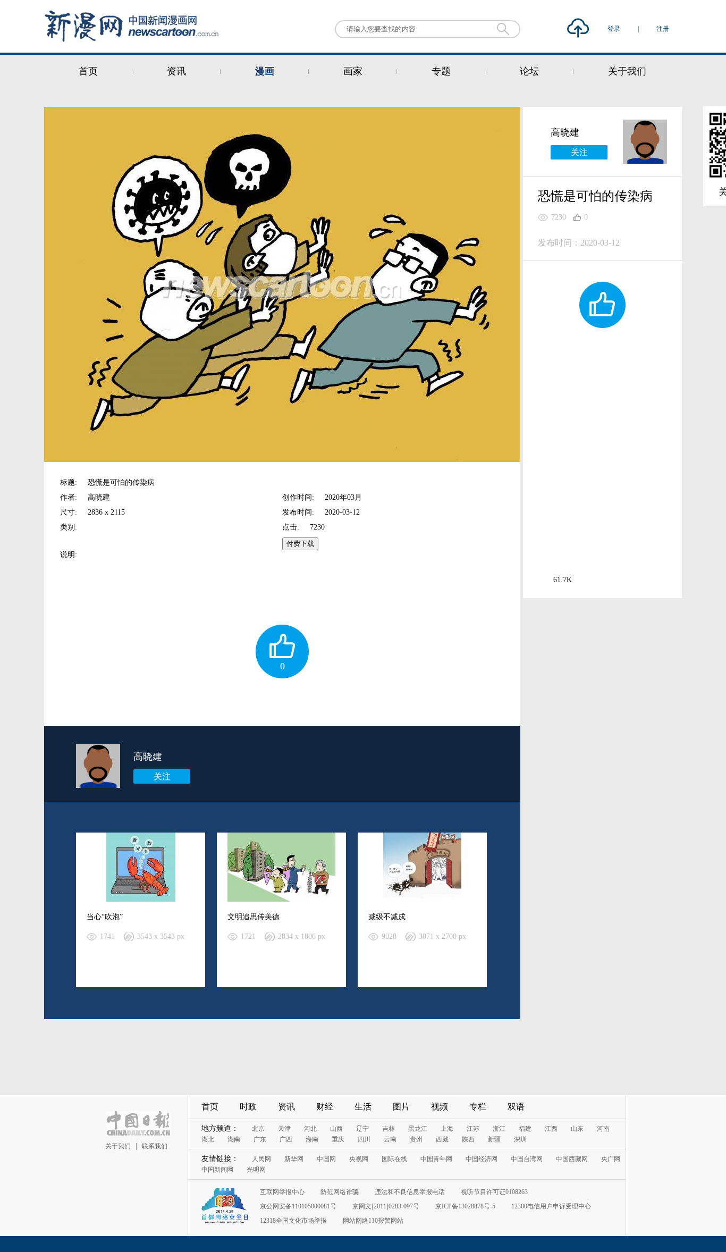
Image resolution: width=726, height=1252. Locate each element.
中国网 (326, 1159)
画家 (352, 71)
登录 (614, 28)
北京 (258, 1128)
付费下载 (300, 544)
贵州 (416, 1139)
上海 (447, 1128)
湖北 (207, 1139)
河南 (603, 1128)
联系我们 (154, 1146)
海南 (312, 1139)
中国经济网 (481, 1159)
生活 (363, 1106)
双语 (516, 1106)
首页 (88, 71)
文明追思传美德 (253, 917)
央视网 (358, 1159)
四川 (364, 1139)
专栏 (477, 1106)
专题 (441, 71)
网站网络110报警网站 (373, 1220)
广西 (286, 1139)
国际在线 (394, 1159)
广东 (260, 1139)
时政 (248, 1106)
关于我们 (627, 71)
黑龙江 (417, 1128)
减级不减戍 (387, 917)
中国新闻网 (217, 1169)
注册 (662, 28)
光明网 (256, 1169)
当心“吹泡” (105, 917)
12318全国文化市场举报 (293, 1220)
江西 (551, 1128)
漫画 (264, 71)
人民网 (261, 1159)
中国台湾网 (527, 1159)
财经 (324, 1106)
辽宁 (362, 1128)
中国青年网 (436, 1159)
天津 (284, 1128)
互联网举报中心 (282, 1192)
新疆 (494, 1139)
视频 (439, 1106)
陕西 (468, 1139)
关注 (162, 776)
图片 (401, 1106)
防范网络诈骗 (339, 1192)
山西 (336, 1128)
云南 (390, 1139)
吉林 (388, 1128)
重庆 (338, 1139)
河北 (310, 1128)
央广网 (610, 1159)
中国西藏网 (572, 1159)
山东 (577, 1128)
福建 (525, 1128)
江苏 (473, 1128)
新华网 (293, 1159)
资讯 (176, 71)
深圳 (520, 1139)
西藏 (442, 1139)
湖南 (233, 1139)
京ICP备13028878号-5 (465, 1206)
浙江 (499, 1128)
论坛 (529, 71)
